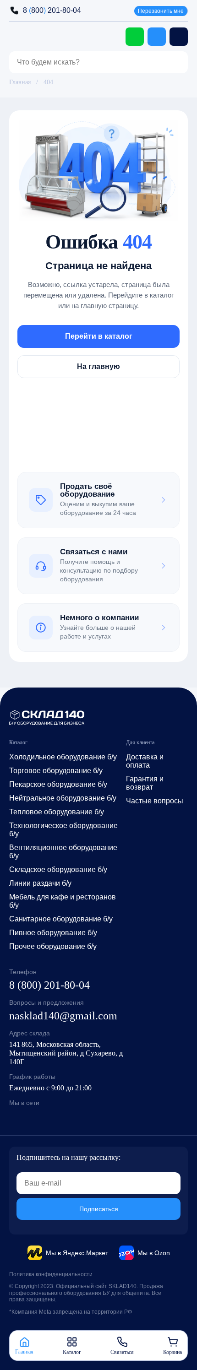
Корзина (172, 1352)
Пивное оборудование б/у (53, 933)
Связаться (122, 1352)
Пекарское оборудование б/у (58, 784)
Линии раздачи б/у (40, 883)
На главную (98, 366)
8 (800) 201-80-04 (49, 985)
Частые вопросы (154, 801)
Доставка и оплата (145, 761)
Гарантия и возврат (145, 783)
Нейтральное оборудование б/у (62, 798)
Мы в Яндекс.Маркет (77, 1252)
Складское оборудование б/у (58, 869)
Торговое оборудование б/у (56, 770)
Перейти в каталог (98, 336)
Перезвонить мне (161, 11)
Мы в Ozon (153, 1252)
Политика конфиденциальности (51, 1274)
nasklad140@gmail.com (63, 1016)
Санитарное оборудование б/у (61, 919)
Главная (20, 82)
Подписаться (98, 1209)
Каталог (72, 1352)
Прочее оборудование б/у (53, 946)
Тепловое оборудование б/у (56, 812)
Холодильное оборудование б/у (63, 757)
